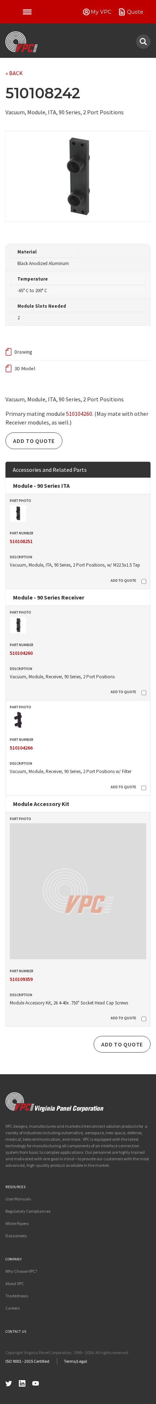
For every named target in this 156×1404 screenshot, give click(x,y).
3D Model (25, 368)
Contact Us (15, 1331)
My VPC (101, 12)
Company (13, 1259)
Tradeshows (16, 1295)
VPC (21, 41)
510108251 (21, 541)
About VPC (14, 1283)
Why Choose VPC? (21, 1271)
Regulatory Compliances (27, 1211)
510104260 (79, 413)
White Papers (17, 1223)
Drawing (24, 352)
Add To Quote (34, 440)
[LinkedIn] (22, 1382)
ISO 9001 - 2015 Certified (27, 1361)
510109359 (21, 979)
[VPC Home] (54, 1102)
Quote (135, 12)
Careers (12, 1308)
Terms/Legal (75, 1361)
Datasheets (16, 1235)
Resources (15, 1187)
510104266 (21, 747)
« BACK (14, 73)
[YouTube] (35, 1382)
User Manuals (18, 1199)
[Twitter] (8, 1382)
